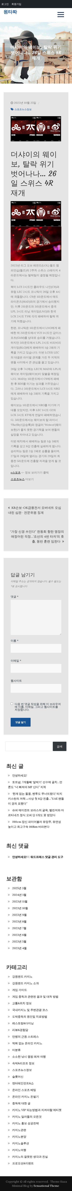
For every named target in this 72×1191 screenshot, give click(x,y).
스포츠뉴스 (18, 479)
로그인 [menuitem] (5, 3)
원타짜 (10, 11)
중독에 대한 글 (21, 1103)
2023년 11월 (19, 901)
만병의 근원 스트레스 (25, 1036)
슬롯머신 (17, 1076)
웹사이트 (16, 680)
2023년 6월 (19, 935)
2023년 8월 (19, 921)
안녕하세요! (19, 775)
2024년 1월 (19, 894)
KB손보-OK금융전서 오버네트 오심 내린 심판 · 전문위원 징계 (34, 510)
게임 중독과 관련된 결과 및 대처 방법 (35, 996)
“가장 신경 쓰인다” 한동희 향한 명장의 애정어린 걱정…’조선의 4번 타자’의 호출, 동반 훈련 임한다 (37, 536)
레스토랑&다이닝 (23, 1023)
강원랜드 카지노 (22, 976)
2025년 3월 (19, 888)
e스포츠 (16, 472)
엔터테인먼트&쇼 (23, 1083)
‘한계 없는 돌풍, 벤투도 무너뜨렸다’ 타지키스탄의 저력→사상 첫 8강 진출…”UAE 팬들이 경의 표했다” (36, 798)
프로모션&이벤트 (23, 1163)
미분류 (16, 1050)
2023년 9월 (19, 915)
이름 (14, 640)
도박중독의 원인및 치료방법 (29, 1016)
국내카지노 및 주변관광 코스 (30, 1010)
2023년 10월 (20, 908)
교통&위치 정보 (22, 1003)
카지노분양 (19, 1136)
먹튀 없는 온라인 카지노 (27, 1043)
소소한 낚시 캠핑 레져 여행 (29, 1056)
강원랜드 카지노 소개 (25, 983)
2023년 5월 (19, 941)
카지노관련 (19, 1130)
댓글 (14, 596)
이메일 (16, 660)
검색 (59, 746)
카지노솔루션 (20, 1143)
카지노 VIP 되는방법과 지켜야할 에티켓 (37, 1110)
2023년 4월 (19, 948)
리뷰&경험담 (20, 1030)
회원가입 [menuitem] (16, 3)
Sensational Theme (46, 1185)
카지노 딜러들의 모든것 (27, 1116)
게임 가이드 (19, 990)
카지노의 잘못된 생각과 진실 (30, 1156)
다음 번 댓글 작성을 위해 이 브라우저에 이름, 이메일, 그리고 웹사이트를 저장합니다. (38, 707)
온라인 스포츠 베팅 (24, 1090)
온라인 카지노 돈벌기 (25, 1096)
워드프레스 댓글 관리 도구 (46, 857)
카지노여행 (19, 1150)
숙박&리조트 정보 (23, 1063)
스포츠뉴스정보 (23, 109)
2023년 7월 (19, 928)
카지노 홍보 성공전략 (25, 1123)
